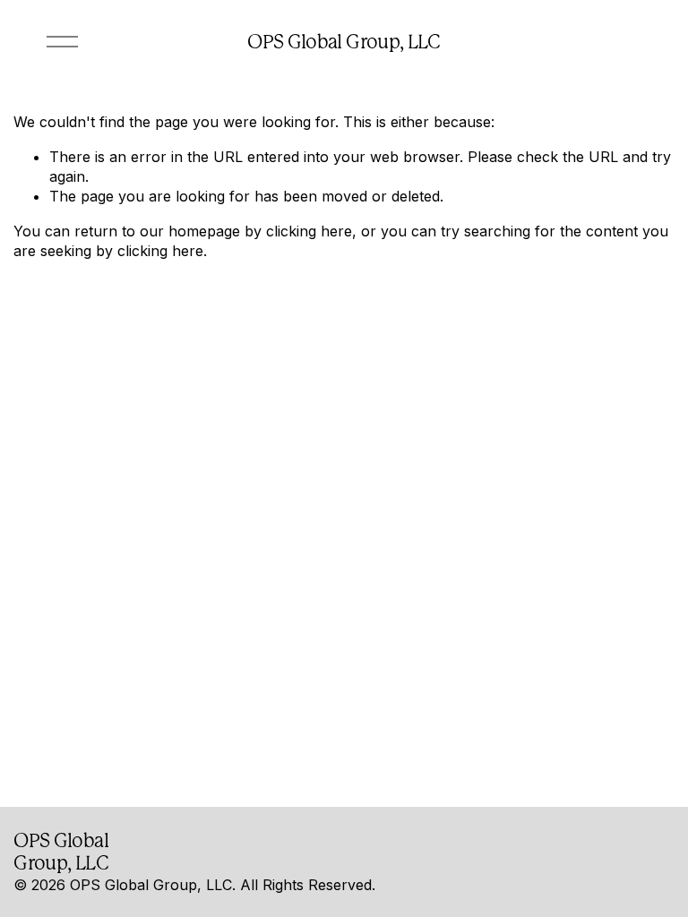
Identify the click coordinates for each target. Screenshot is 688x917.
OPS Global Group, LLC (343, 41)
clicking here (309, 231)
